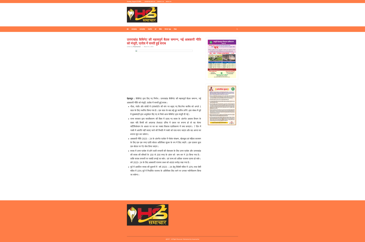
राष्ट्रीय (150, 29)
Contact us (160, 1)
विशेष (160, 29)
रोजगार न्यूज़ (168, 29)
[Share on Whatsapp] (157, 86)
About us (168, 1)
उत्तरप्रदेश (142, 29)
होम (128, 29)
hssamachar (137, 46)
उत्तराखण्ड (134, 29)
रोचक (175, 29)
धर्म (155, 29)
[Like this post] (140, 86)
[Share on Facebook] (144, 86)
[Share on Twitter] (149, 86)
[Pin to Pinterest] (153, 86)
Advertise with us (150, 1)
